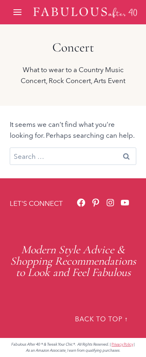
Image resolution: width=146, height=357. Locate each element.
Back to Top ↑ (101, 319)
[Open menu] (18, 12)
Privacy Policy (122, 344)
